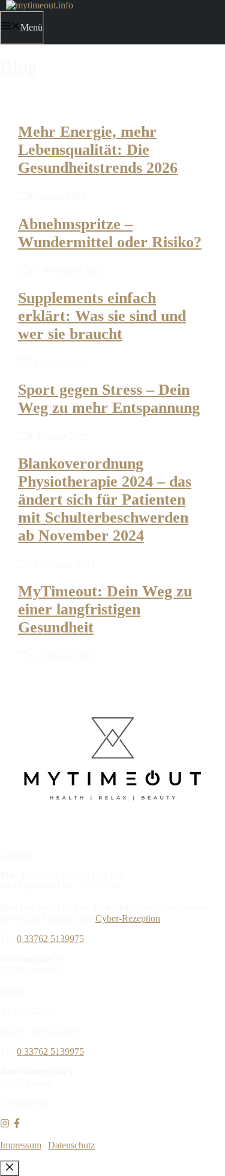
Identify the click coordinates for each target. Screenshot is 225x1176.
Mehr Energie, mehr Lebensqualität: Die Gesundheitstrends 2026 (98, 149)
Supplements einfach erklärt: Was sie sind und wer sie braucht (102, 316)
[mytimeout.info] (39, 5)
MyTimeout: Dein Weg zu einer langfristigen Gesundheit (105, 609)
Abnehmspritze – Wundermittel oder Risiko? (110, 233)
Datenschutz (71, 1145)
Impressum (20, 1145)
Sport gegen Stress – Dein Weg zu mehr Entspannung (109, 398)
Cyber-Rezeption (127, 918)
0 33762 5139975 (50, 939)
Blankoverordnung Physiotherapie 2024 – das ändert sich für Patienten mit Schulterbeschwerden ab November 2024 (104, 499)
